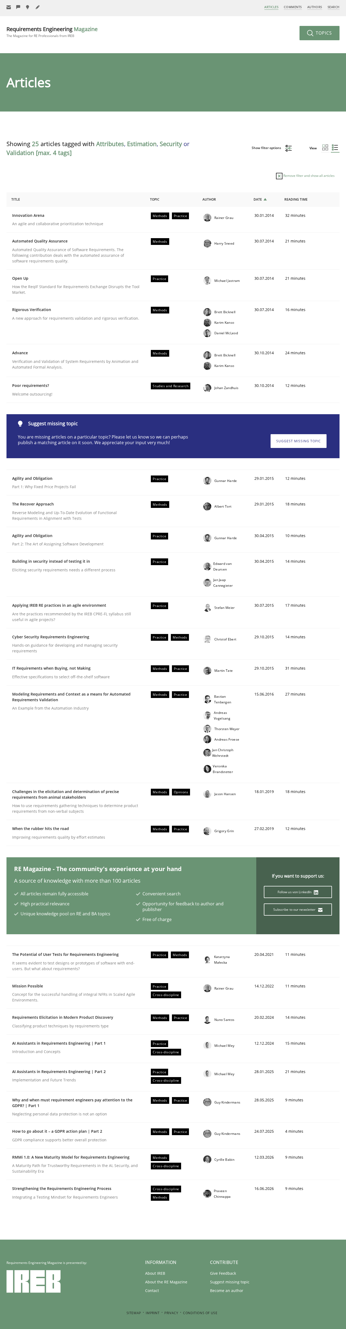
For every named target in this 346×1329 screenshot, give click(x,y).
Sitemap (134, 1313)
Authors (314, 7)
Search (334, 7)
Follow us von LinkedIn (295, 892)
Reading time (296, 199)
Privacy (171, 1313)
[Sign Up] (8, 7)
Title (15, 199)
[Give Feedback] (18, 7)
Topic (154, 199)
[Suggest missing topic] (28, 7)
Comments (293, 7)
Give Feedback (223, 1273)
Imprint (152, 1313)
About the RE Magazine (166, 1281)
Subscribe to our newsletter (294, 909)
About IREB (155, 1273)
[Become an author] (38, 7)
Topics (323, 33)
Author (209, 199)
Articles (271, 7)
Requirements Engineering (52, 31)
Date (258, 199)
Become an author (226, 1290)
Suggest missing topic (298, 441)
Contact (152, 1290)
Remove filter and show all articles (308, 175)
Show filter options (267, 148)
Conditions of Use (200, 1313)
